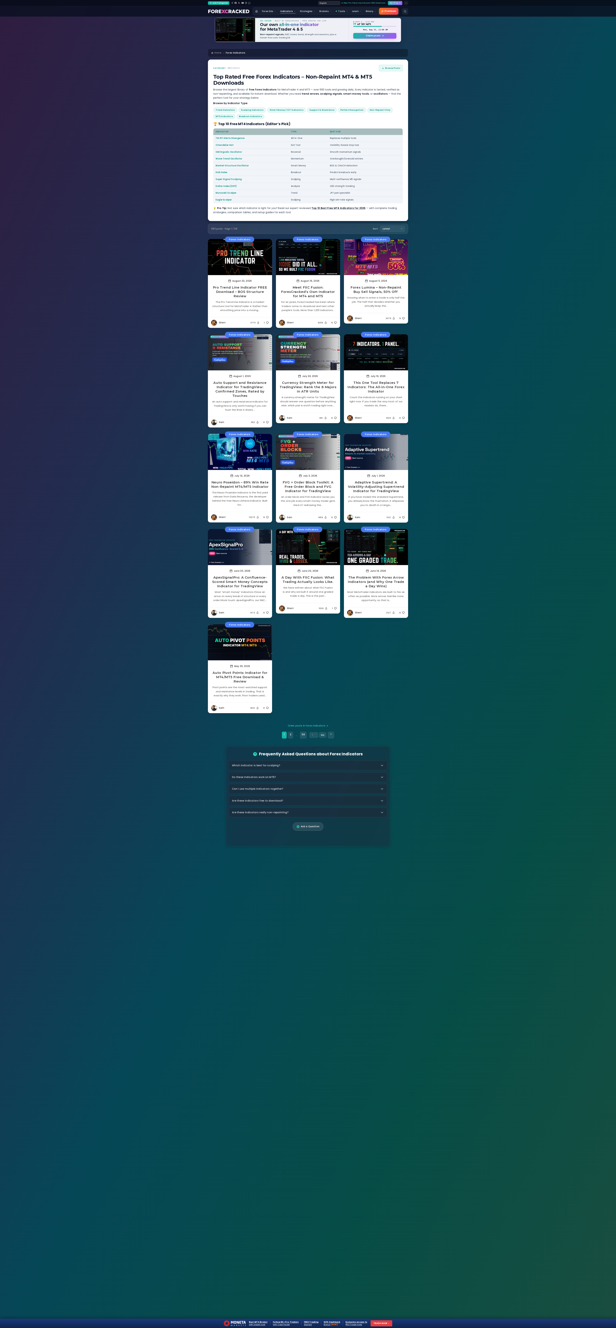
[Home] (256, 11)
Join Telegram (220, 3)
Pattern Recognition (352, 110)
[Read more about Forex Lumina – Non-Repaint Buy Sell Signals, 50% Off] (376, 257)
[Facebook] (236, 3)
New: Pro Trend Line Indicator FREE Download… (365, 3)
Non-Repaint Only (380, 110)
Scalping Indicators (252, 110)
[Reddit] (249, 3)
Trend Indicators (225, 110)
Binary (369, 11)
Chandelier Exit (225, 145)
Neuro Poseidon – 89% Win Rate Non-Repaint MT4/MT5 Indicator (240, 484)
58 (303, 734)
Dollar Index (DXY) (226, 186)
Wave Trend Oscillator (229, 158)
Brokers (324, 11)
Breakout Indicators (250, 116)
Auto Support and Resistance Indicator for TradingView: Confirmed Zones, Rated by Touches (239, 389)
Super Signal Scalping (229, 179)
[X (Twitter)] (239, 3)
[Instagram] (246, 3)
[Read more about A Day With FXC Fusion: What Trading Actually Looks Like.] (308, 547)
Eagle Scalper (224, 199)
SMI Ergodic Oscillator (229, 152)
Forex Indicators (239, 239)
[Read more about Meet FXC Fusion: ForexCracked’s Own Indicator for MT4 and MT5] (308, 257)
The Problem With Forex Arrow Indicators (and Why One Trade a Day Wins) (376, 582)
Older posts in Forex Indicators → (308, 725)
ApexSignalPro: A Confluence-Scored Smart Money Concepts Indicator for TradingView (240, 582)
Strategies (306, 11)
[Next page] (331, 735)
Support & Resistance (321, 110)
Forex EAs (267, 11)
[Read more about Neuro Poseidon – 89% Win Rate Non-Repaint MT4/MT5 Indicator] (240, 452)
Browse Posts (392, 68)
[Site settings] (406, 3)
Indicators (286, 11)
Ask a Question (310, 826)
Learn (355, 11)
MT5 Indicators (224, 116)
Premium (390, 11)
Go (323, 735)
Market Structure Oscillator (232, 165)
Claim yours (373, 35)
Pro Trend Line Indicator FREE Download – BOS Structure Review (240, 292)
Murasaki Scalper (226, 192)
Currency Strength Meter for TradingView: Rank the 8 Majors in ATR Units (308, 387)
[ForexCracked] (229, 11)
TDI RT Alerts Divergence (230, 138)
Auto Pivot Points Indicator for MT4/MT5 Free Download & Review (240, 677)
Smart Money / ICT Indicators (286, 110)
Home (217, 52)
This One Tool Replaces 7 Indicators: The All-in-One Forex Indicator (375, 387)
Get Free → (395, 3)
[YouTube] (242, 3)
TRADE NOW (381, 1323)
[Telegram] (232, 3)
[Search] (405, 11)
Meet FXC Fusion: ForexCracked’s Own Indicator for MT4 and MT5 (308, 292)
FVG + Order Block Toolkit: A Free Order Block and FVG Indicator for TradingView (308, 486)
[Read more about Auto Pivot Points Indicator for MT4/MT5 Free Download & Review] (240, 642)
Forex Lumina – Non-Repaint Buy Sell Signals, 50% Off (376, 290)
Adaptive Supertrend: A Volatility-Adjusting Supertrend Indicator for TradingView (376, 486)
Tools (341, 11)
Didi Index (221, 172)
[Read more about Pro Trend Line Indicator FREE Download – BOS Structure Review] (240, 257)
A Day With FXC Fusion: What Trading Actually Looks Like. (308, 580)
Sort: (375, 228)
